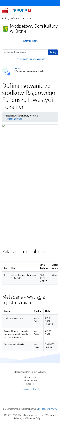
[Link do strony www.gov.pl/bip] (6, 10)
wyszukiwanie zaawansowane (31, 59)
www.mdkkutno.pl (30, 389)
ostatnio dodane (30, 40)
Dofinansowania (14, 118)
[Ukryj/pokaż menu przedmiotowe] (4, 3)
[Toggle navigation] (56, 3)
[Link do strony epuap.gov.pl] (21, 10)
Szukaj (53, 52)
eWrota (17, 68)
